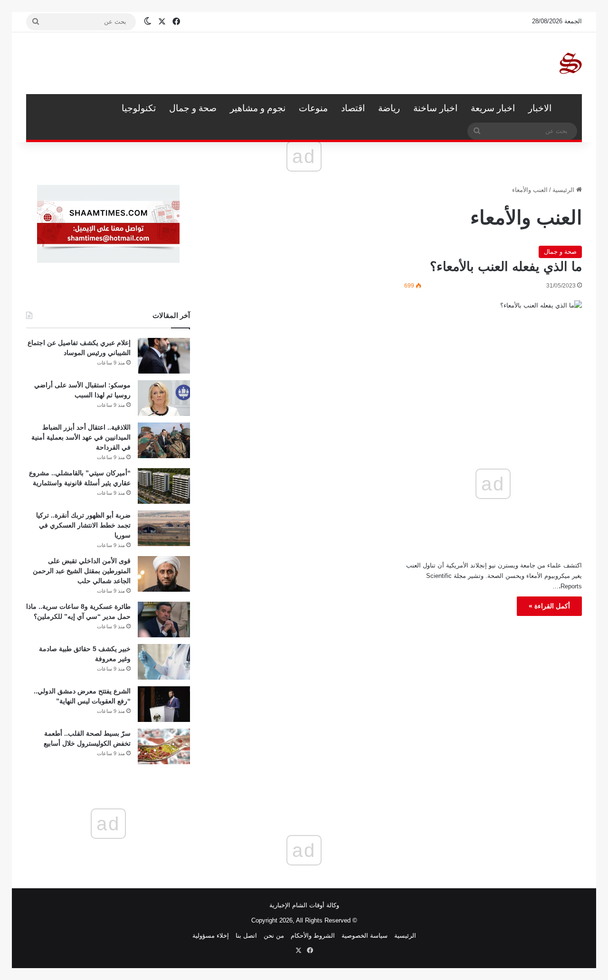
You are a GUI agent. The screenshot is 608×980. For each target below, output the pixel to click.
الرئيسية (570, 108)
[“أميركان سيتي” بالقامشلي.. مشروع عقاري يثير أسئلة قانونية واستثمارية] (164, 486)
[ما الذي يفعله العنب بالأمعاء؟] (493, 350)
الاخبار (539, 108)
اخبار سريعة (493, 108)
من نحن (274, 935)
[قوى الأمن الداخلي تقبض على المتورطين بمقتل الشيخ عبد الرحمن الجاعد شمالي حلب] (164, 574)
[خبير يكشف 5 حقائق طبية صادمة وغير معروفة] (164, 662)
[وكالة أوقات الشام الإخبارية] (570, 63)
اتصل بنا (246, 935)
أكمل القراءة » (549, 606)
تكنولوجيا (139, 108)
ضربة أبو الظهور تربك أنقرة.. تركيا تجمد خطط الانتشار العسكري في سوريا (83, 525)
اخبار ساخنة (435, 108)
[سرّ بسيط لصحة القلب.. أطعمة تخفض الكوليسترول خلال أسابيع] (164, 746)
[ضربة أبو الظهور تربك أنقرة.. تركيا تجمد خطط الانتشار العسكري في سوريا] (164, 528)
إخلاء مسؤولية (210, 935)
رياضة (389, 108)
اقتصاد (353, 108)
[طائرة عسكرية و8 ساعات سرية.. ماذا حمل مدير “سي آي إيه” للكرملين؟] (164, 619)
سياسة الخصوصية (365, 935)
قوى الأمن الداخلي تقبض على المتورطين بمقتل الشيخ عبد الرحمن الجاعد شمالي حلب (82, 571)
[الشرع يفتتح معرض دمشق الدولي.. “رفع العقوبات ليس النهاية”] (164, 704)
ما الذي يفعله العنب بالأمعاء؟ (506, 266)
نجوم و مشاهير (257, 108)
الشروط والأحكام (313, 935)
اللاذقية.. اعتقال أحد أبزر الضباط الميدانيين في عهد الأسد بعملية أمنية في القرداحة (81, 437)
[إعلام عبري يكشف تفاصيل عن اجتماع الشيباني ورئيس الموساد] (164, 356)
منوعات (313, 108)
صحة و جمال (193, 108)
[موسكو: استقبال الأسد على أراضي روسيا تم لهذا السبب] (164, 398)
